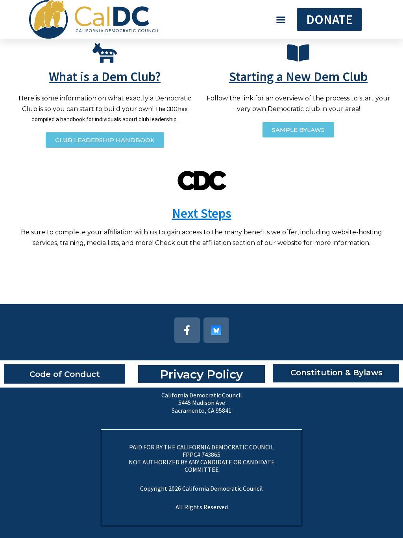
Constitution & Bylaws (336, 372)
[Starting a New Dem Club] (298, 53)
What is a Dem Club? (105, 77)
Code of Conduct (65, 374)
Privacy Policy (201, 374)
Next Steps (201, 213)
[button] (281, 19)
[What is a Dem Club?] (105, 53)
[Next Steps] (201, 180)
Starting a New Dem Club (298, 77)
